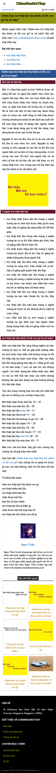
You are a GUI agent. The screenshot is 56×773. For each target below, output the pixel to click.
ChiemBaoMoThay (30, 3)
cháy (22, 410)
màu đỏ (24, 436)
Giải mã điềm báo (11, 750)
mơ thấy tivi (13, 59)
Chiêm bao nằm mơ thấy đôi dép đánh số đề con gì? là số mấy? (41, 680)
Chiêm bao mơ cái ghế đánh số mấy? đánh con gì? (15, 684)
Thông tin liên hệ (11, 737)
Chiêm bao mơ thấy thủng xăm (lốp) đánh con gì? (15, 611)
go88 (40, 770)
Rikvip (44, 770)
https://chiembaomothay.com (28, 37)
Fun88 (49, 770)
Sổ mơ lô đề (9, 756)
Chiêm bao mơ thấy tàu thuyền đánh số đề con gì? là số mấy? (41, 612)
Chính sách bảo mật (12, 732)
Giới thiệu (7, 726)
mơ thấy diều (14, 64)
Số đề (6, 761)
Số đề (11, 10)
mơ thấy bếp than (16, 55)
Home (4, 10)
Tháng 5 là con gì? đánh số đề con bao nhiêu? (15, 647)
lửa (8, 89)
